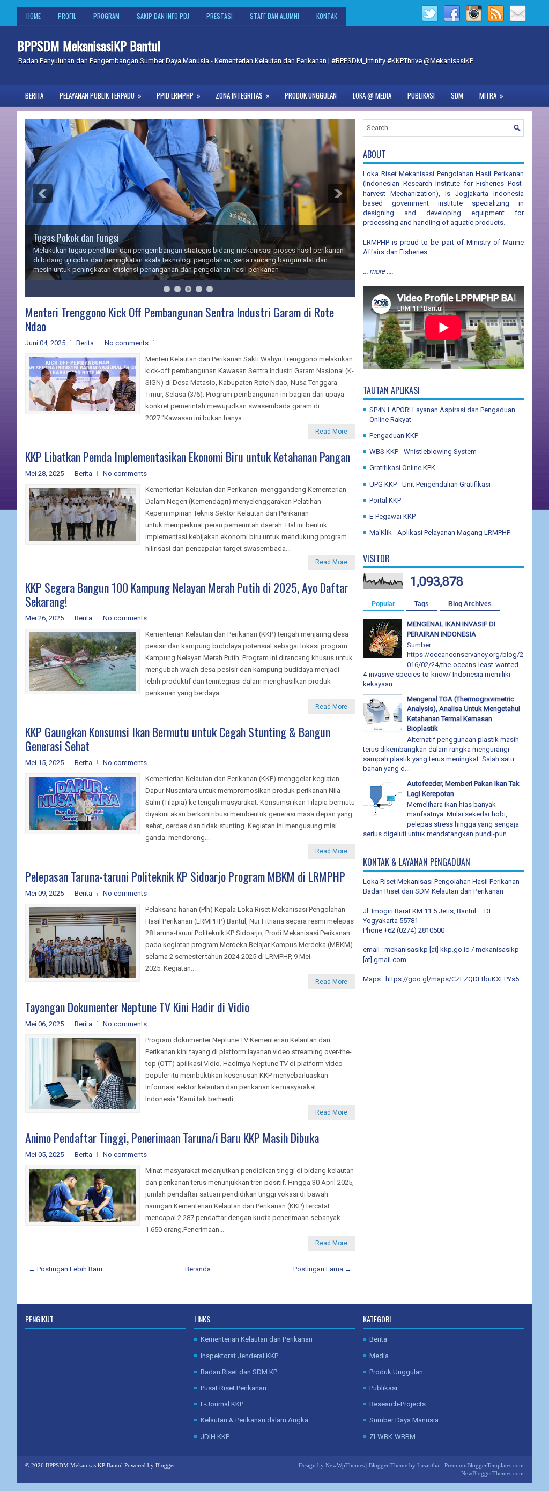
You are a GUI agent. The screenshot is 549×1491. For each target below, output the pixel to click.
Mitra (491, 95)
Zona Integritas (243, 95)
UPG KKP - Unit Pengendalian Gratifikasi (430, 484)
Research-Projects (397, 1404)
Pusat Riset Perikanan (233, 1388)
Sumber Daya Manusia (404, 1420)
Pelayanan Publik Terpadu (101, 95)
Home (33, 15)
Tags (421, 604)
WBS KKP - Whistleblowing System (423, 452)
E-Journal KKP (222, 1404)
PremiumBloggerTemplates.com (484, 1465)
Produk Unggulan (311, 95)
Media (379, 1356)
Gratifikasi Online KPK (402, 468)
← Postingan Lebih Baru (65, 1269)
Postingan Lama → (322, 1269)
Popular (383, 604)
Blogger (165, 1465)
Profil (67, 15)
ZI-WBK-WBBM (392, 1437)
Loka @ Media (372, 95)
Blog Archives (470, 604)
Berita (34, 95)
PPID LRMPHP (179, 95)
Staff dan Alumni (274, 15)
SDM (457, 95)
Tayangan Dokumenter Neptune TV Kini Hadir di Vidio (137, 1007)
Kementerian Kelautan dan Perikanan (257, 1339)
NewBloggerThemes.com (492, 1473)
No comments (127, 343)
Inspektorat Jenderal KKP (239, 1356)
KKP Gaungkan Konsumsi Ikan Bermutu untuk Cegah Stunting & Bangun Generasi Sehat (177, 739)
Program (106, 15)
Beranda (198, 1269)
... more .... (378, 271)
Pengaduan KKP (393, 436)
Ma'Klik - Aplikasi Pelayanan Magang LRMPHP (439, 532)
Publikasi (421, 95)
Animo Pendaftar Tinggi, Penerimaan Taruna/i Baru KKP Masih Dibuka (172, 1138)
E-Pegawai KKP (392, 516)
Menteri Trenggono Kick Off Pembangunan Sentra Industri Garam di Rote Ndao (179, 319)
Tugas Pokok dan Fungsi (76, 238)
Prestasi (219, 15)
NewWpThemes (345, 1465)
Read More (331, 431)
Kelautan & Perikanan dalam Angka (254, 1420)
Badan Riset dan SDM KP (239, 1372)
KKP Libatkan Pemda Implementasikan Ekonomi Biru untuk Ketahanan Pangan (187, 457)
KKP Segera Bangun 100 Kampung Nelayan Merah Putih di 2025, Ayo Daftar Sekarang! (186, 594)
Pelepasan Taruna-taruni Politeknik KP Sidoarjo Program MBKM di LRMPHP (185, 876)
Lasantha (428, 1465)
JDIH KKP (215, 1437)
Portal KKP (385, 500)
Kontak (326, 15)
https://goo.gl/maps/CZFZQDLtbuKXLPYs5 (452, 979)
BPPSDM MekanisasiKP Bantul (88, 45)
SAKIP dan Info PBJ (163, 15)
